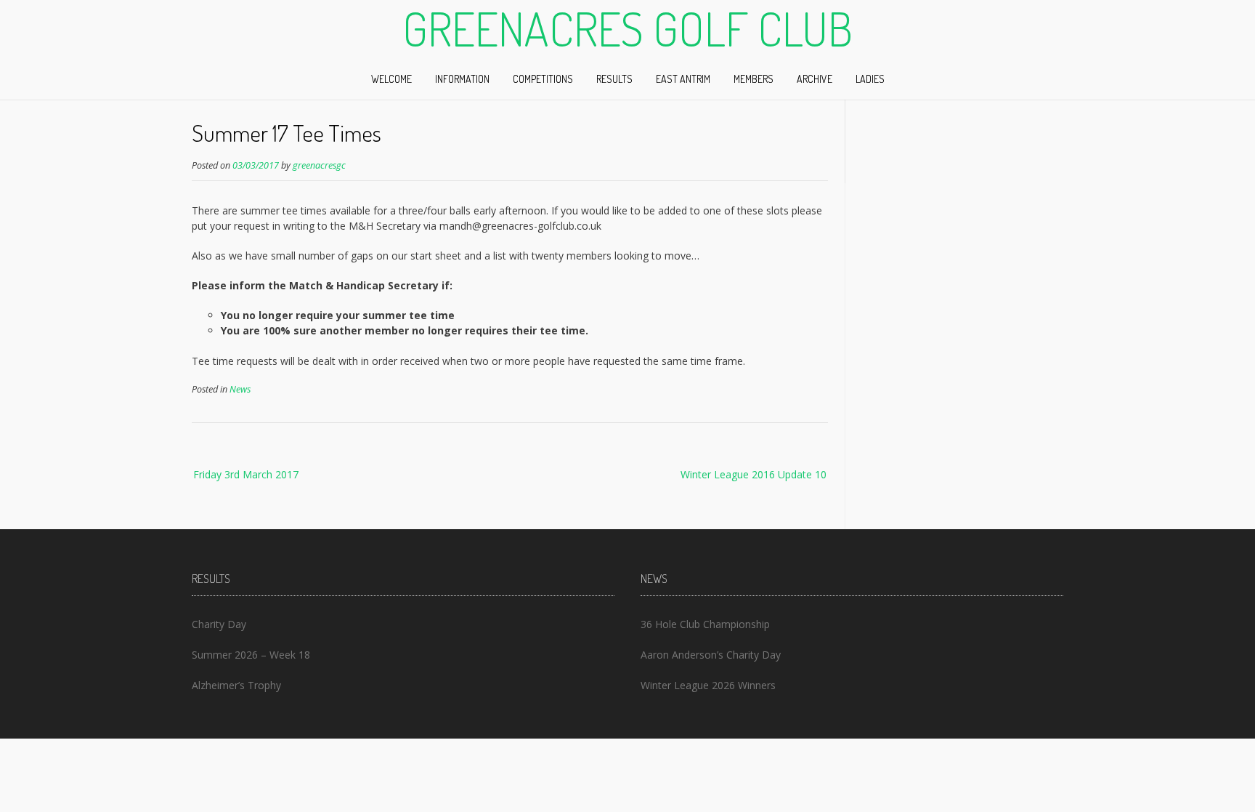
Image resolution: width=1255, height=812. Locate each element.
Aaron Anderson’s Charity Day (711, 655)
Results (614, 79)
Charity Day (219, 624)
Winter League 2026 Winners (708, 685)
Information (462, 79)
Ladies (870, 79)
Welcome (391, 79)
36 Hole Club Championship (705, 624)
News (240, 389)
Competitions (543, 79)
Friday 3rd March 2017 (245, 474)
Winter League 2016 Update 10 (753, 474)
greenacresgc (319, 165)
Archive (814, 79)
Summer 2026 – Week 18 (251, 655)
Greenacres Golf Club (627, 28)
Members (753, 79)
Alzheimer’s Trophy (236, 685)
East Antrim (683, 79)
